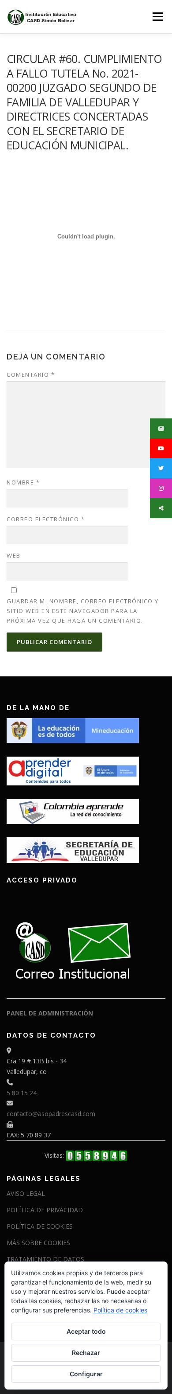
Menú (157, 16)
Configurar (86, 1374)
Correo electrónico (46, 519)
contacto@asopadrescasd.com (51, 1113)
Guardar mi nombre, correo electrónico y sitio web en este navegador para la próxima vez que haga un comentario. (83, 611)
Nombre (23, 482)
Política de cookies (120, 1310)
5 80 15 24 (22, 1093)
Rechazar (86, 1352)
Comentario (31, 375)
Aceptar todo (86, 1331)
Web (14, 555)
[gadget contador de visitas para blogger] (96, 1155)
